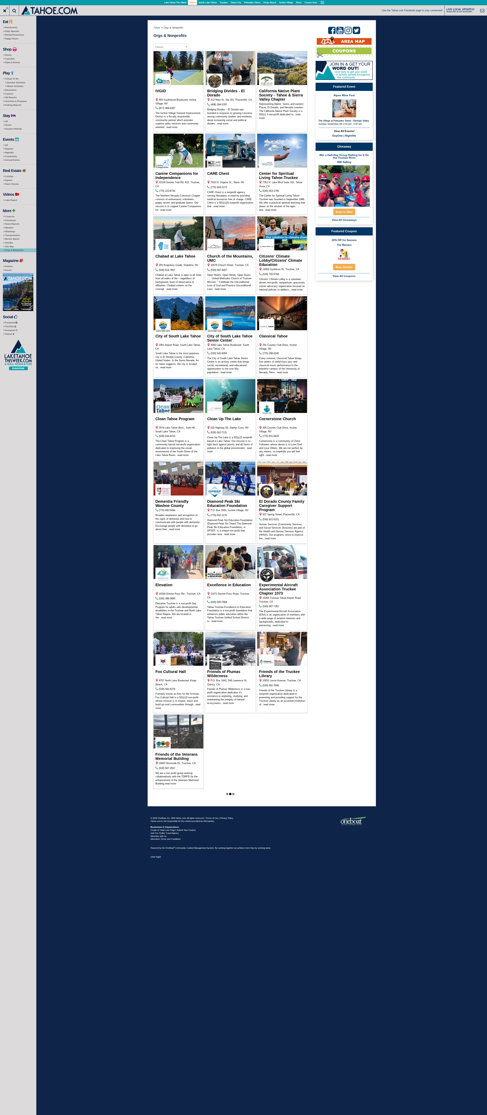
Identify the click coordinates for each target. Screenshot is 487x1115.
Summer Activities (16, 82)
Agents (8, 180)
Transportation (12, 235)
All (6, 121)
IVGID (160, 91)
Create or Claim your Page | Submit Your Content (173, 830)
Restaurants (11, 27)
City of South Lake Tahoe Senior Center (230, 338)
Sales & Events (12, 62)
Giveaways (10, 220)
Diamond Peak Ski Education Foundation (227, 503)
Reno (299, 2)
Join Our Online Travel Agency (164, 833)
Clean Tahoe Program (174, 419)
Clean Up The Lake (224, 419)
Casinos (9, 94)
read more (171, 127)
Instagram (10, 330)
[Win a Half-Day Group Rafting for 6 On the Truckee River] (344, 184)
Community (11, 156)
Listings (9, 176)
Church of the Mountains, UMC (230, 258)
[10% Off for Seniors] (344, 254)
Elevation (163, 585)
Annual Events (12, 160)
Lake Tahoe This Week (175, 2)
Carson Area (311, 2)
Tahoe (192, 2)
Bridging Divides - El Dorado (226, 93)
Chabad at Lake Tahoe (175, 256)
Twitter (9, 334)
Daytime (9, 149)
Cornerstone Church (277, 419)
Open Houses (12, 184)
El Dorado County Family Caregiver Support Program (281, 505)
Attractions (10, 90)
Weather (9, 228)
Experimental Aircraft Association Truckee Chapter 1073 (278, 589)
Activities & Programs (16, 101)
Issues (8, 270)
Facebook (10, 322)
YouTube (9, 326)
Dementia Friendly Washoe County (172, 503)
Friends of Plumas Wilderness (223, 674)
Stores (8, 55)
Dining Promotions (14, 35)
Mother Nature (12, 239)
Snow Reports (12, 224)
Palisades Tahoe (252, 2)
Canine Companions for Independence (176, 175)
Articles (9, 243)
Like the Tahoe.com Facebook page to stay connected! (412, 10)
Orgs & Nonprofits (14, 250)
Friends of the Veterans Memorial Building (176, 756)
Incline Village (286, 2)
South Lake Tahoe (208, 2)
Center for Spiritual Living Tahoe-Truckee (278, 175)
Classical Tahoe (273, 336)
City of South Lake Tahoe (178, 336)
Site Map (9, 246)
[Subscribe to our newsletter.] (18, 355)
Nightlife (9, 152)
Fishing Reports (13, 105)
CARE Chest (218, 173)
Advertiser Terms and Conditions (165, 839)
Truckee (224, 2)
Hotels (8, 125)
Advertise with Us (158, 836)
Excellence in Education (229, 585)
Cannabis (10, 59)
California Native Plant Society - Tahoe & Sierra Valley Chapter (281, 95)
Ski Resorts (11, 97)
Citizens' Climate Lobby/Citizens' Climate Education (280, 260)
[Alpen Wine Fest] (344, 108)
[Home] (49, 10)
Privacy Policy (226, 818)
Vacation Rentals (13, 129)
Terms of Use (212, 818)
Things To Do (12, 79)
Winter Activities (15, 86)
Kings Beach (269, 2)
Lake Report (11, 200)
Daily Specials (12, 31)
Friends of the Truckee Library (279, 674)
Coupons (9, 216)
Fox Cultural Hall (170, 672)
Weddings (10, 231)
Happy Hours (11, 38)
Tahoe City (236, 2)
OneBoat (170, 848)
